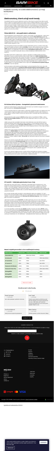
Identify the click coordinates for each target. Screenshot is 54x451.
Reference (30, 355)
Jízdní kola (32, 371)
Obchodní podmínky (33, 356)
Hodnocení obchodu (27, 288)
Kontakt (30, 350)
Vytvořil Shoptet (50, 399)
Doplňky (32, 376)
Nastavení (11, 448)
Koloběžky (32, 375)
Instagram (8, 356)
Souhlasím (43, 442)
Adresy (5, 379)
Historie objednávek (8, 377)
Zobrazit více (27, 318)
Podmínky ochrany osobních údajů (36, 358)
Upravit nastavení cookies (31, 399)
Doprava (30, 351)
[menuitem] (7, 6)
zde (13, 444)
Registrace (6, 375)
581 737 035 (8, 352)
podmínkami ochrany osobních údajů (34, 333)
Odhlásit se (6, 380)
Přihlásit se (27, 337)
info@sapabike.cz (10, 350)
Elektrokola (32, 373)
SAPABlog (30, 353)
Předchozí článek (27, 282)
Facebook (8, 354)
